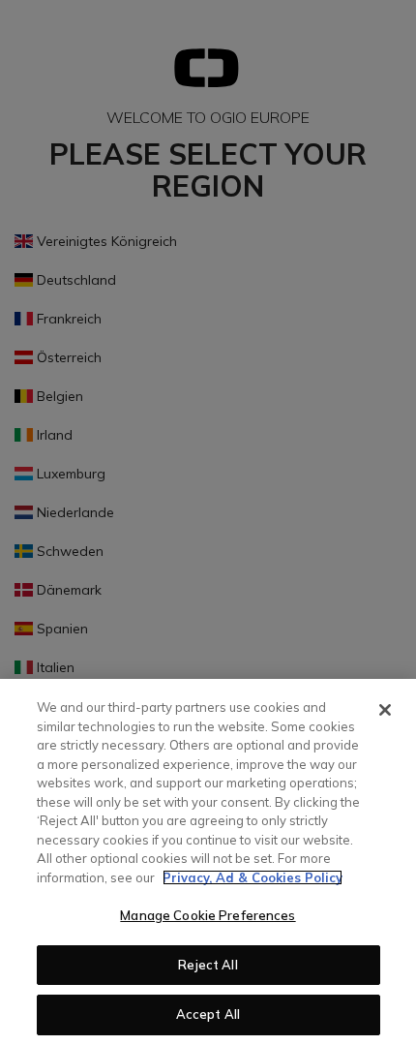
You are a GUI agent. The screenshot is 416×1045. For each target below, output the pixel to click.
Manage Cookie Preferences (207, 915)
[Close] (385, 710)
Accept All (208, 1014)
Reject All (207, 964)
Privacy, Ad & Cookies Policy (252, 877)
